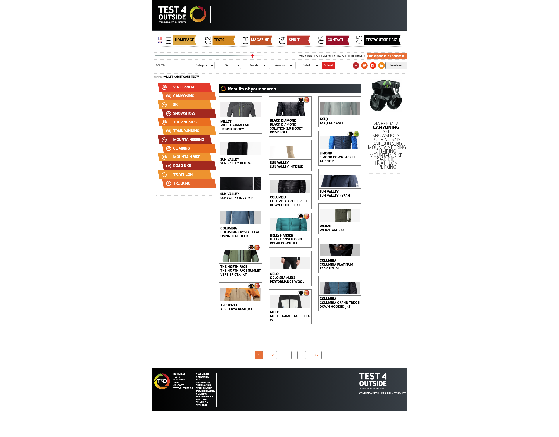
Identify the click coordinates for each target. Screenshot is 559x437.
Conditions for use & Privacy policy (382, 393)
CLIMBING (201, 394)
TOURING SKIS (203, 385)
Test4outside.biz (381, 39)
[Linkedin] (381, 65)
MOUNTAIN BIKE (204, 396)
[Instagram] (373, 65)
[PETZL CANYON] (386, 95)
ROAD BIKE (202, 399)
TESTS (219, 39)
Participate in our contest (385, 55)
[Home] (184, 14)
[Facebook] (356, 65)
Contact (335, 39)
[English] (160, 41)
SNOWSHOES (203, 382)
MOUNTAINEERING (205, 391)
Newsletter (396, 65)
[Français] (160, 38)
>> (316, 355)
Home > (159, 76)
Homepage (184, 39)
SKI (198, 379)
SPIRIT (294, 39)
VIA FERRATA (202, 374)
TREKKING (201, 405)
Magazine (260, 39)
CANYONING (202, 376)
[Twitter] (364, 65)
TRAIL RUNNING (204, 388)
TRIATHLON (202, 402)
